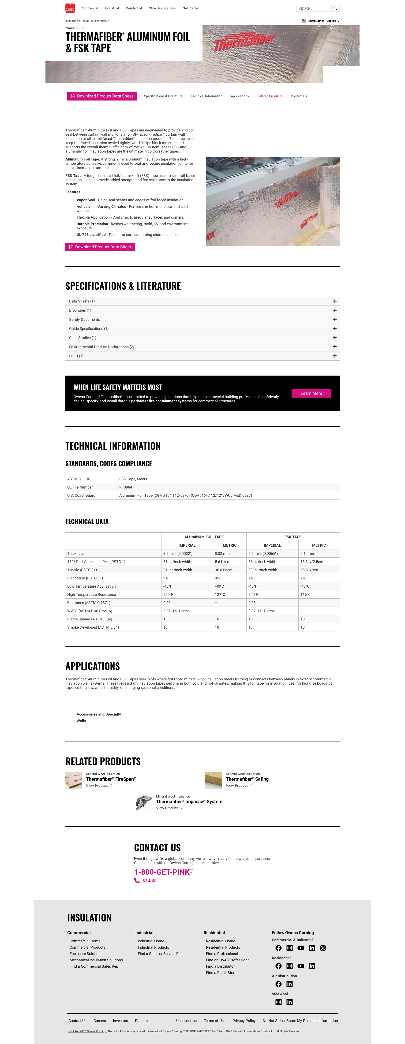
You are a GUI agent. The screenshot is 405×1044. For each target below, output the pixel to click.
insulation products (140, 138)
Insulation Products (94, 20)
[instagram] (289, 948)
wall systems (93, 683)
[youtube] (301, 948)
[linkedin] (312, 948)
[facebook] (278, 948)
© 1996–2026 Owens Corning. (87, 1031)
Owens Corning (70, 8)
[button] (202, 301)
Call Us (149, 880)
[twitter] (323, 948)
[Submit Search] (335, 8)
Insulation (71, 20)
